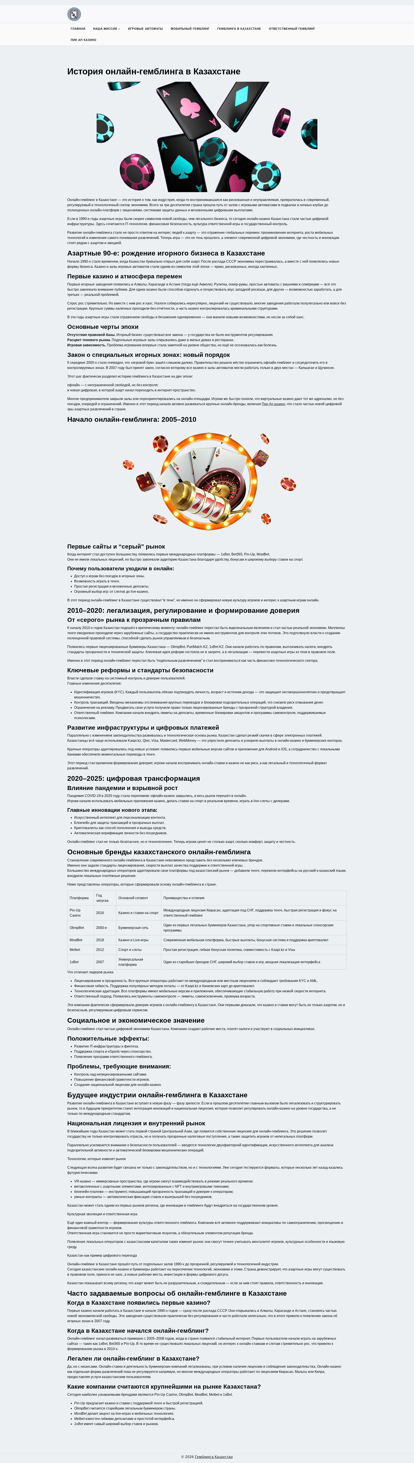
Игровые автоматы (145, 28)
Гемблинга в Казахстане (239, 28)
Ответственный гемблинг (292, 28)
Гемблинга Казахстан (214, 1457)
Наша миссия (105, 28)
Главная (78, 28)
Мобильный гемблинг (190, 28)
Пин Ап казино (83, 40)
